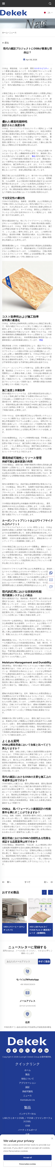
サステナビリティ (41, 68)
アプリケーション (27, 1083)
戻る (7, 42)
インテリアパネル (27, 1113)
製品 (34, 156)
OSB (27, 1125)
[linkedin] (46, 1050)
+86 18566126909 (27, 984)
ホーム (27, 1070)
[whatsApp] (51, 572)
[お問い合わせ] (51, 586)
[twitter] (27, 1050)
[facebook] (15, 1050)
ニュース (12, 32)
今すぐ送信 (44, 961)
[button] (44, 892)
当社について (27, 1078)
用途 (41, 340)
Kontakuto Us (27, 1100)
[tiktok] (40, 1050)
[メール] (51, 579)
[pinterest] (34, 1050)
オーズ (16, 93)
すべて (27, 882)
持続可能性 (27, 1091)
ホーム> (5, 32)
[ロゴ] (14, 12)
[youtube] (8, 1050)
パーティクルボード (27, 1130)
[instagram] (21, 1050)
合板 (27, 1134)
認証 (27, 1087)
